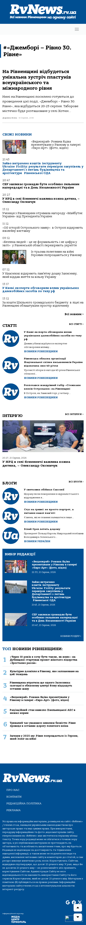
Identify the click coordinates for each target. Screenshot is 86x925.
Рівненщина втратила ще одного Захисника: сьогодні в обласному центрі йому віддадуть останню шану (41, 685)
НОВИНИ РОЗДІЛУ (70, 636)
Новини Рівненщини (41, 351)
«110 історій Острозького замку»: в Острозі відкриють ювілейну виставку (42, 229)
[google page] (68, 903)
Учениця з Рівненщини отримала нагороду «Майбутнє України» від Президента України (42, 215)
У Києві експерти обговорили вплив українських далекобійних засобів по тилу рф (40, 289)
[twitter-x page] (80, 903)
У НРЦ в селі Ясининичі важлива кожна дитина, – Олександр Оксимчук (41, 200)
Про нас (12, 790)
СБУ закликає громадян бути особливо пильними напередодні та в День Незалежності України (40, 186)
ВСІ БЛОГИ (76, 481)
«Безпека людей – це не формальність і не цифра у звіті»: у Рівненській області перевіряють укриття (39, 243)
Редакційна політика (23, 803)
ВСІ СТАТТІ (76, 324)
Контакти (14, 796)
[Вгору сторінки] (78, 908)
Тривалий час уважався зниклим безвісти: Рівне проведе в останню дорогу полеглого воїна (43, 724)
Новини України (37, 541)
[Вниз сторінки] (78, 917)
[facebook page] (74, 903)
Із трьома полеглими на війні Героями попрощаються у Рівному (56, 253)
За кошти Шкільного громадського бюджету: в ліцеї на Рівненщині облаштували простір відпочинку (42, 304)
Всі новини (74, 314)
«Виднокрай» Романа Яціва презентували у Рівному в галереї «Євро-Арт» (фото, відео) (55, 145)
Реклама (13, 810)
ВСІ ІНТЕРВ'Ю (74, 414)
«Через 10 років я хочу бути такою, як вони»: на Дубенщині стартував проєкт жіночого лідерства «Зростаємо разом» (43, 659)
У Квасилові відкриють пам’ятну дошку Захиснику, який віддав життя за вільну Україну (39, 275)
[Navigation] (77, 29)
